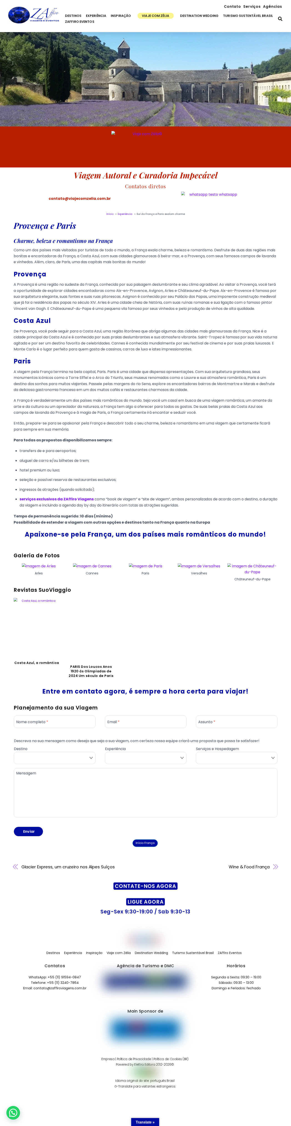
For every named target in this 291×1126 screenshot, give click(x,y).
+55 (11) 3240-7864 (63, 982)
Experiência (96, 15)
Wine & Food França (249, 867)
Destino (21, 748)
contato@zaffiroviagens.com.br (59, 988)
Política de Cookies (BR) (170, 1059)
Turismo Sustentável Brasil (248, 15)
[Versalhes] (199, 566)
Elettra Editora (144, 1064)
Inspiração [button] (94, 953)
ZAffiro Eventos (79, 21)
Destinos (73, 15)
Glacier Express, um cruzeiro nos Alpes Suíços (68, 867)
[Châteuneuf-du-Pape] (252, 572)
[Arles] (39, 566)
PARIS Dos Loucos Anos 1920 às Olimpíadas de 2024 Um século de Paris (91, 671)
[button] (13, 1113)
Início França (145, 843)
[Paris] (145, 566)
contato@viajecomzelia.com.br (80, 198)
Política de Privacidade (134, 1059)
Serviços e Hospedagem (217, 748)
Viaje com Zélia (155, 15)
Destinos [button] (53, 953)
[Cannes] (92, 566)
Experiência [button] (73, 953)
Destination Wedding (199, 15)
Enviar (29, 831)
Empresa (108, 1059)
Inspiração (121, 15)
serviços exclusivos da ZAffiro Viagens (57, 499)
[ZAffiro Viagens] (33, 24)
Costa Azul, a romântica (36, 663)
